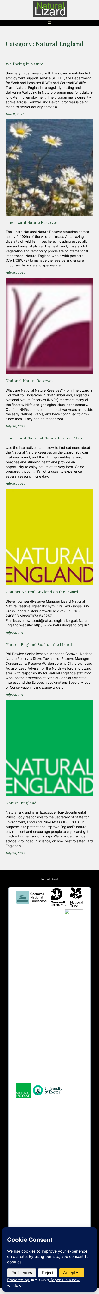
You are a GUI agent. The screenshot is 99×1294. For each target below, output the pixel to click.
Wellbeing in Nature (24, 64)
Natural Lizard (49, 879)
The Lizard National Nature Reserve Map (44, 438)
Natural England (21, 803)
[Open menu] (49, 23)
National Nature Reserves (29, 381)
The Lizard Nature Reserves (32, 223)
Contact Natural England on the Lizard (42, 592)
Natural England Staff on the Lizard (39, 645)
